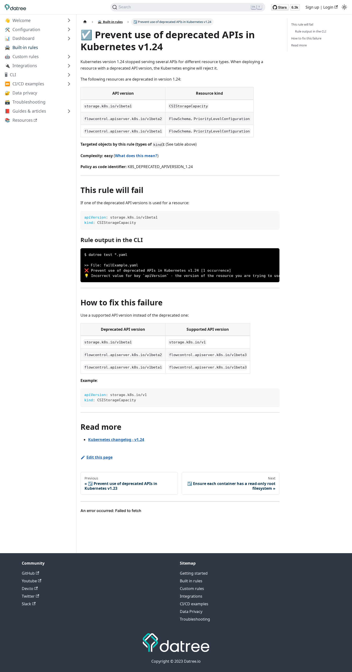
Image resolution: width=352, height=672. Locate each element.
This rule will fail (302, 24)
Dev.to (27, 588)
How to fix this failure (306, 38)
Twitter (28, 596)
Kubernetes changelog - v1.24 (116, 439)
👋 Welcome (18, 20)
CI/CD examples (194, 603)
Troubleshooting (195, 619)
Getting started (194, 573)
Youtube (29, 581)
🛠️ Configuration (22, 29)
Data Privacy (191, 611)
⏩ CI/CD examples (24, 84)
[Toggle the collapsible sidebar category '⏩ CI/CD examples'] (69, 84)
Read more (299, 45)
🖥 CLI (10, 75)
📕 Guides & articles (25, 111)
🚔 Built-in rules (21, 47)
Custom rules (192, 588)
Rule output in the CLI (310, 31)
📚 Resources (19, 120)
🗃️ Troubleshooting (25, 102)
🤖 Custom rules (22, 57)
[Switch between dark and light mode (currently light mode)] (344, 7)
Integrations (191, 596)
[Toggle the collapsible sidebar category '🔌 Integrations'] (69, 66)
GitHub (28, 573)
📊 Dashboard (19, 38)
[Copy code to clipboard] (274, 217)
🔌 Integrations (21, 66)
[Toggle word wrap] (265, 254)
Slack (26, 603)
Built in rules (191, 581)
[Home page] (85, 22)
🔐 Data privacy (21, 93)
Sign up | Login (319, 7)
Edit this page (99, 457)
